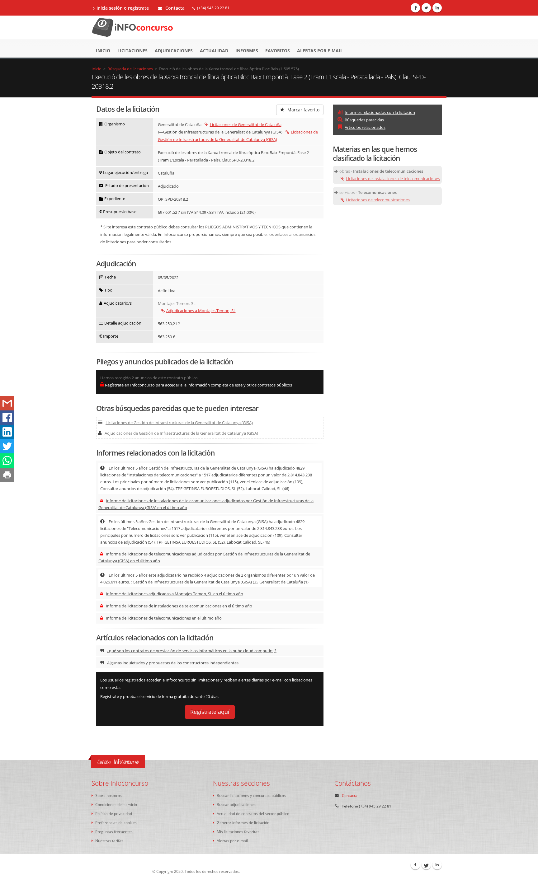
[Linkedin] (437, 7)
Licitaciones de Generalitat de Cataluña (245, 124)
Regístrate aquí (209, 711)
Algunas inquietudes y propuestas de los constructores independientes (172, 663)
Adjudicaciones (174, 51)
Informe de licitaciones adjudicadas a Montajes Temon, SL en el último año (174, 594)
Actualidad (214, 51)
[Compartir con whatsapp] (7, 460)
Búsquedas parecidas (364, 120)
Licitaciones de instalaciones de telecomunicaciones (393, 178)
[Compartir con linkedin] (7, 432)
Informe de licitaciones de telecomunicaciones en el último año (164, 618)
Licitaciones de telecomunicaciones (378, 200)
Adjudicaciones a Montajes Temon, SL (201, 310)
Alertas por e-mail (320, 51)
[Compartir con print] (7, 475)
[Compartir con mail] (7, 403)
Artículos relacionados (365, 127)
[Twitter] (426, 7)
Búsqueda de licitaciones (130, 69)
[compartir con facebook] (7, 417)
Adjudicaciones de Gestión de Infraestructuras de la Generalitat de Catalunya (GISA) (181, 433)
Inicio (103, 51)
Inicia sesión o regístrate (123, 8)
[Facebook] (415, 7)
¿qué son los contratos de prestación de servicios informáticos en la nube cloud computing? (191, 650)
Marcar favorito (302, 110)
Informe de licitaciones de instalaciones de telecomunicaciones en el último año (179, 606)
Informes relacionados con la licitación (380, 112)
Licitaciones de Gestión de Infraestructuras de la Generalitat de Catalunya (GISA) (179, 422)
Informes (246, 51)
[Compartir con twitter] (7, 446)
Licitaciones (132, 51)
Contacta (174, 8)
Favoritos (277, 51)
